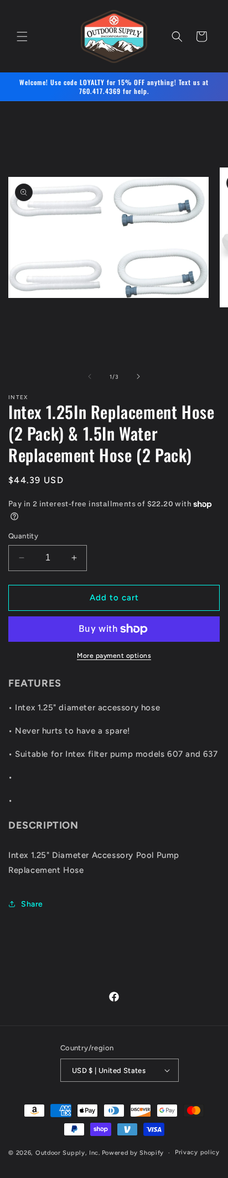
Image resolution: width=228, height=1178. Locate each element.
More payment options (114, 655)
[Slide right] (138, 376)
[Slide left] (89, 376)
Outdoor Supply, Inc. (67, 1152)
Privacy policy (197, 1152)
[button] (22, 36)
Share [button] (32, 904)
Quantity (23, 536)
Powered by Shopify (133, 1152)
